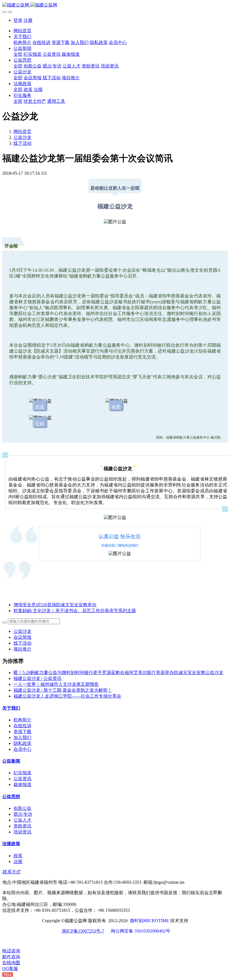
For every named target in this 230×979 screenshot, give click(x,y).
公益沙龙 (22, 137)
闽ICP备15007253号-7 (83, 931)
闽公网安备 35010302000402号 (140, 931)
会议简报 (22, 637)
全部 (17, 54)
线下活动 (22, 143)
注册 (28, 20)
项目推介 (22, 649)
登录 (17, 20)
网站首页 (22, 30)
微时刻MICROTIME (149, 920)
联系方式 (11, 872)
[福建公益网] (115, 5)
